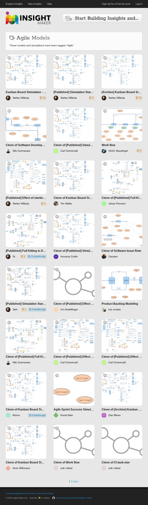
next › (76, 481)
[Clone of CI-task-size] (122, 448)
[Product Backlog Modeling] (122, 289)
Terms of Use (35, 493)
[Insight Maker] (28, 24)
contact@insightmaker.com (17, 493)
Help (49, 4)
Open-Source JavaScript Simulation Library (74, 498)
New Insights (35, 4)
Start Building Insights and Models (107, 18)
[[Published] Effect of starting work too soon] (26, 183)
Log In (139, 4)
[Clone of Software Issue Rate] (122, 236)
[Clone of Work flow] (74, 448)
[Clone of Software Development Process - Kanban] (26, 130)
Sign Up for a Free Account (116, 4)
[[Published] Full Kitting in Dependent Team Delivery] (26, 236)
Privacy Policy (47, 493)
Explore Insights (14, 4)
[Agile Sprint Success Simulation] (74, 395)
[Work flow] (122, 130)
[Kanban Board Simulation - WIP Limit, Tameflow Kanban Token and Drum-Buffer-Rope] (26, 77)
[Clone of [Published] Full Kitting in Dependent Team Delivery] (122, 183)
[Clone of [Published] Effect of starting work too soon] (74, 289)
